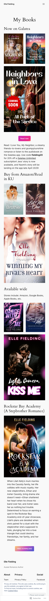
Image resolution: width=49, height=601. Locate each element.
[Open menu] (43, 4)
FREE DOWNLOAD (24, 549)
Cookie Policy (13, 591)
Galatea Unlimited (27, 158)
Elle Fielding (9, 4)
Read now (24, 138)
